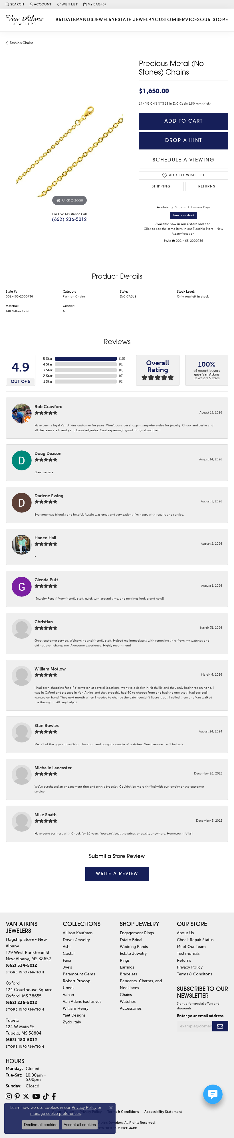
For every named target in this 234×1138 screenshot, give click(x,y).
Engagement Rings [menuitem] (137, 932)
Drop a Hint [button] (183, 140)
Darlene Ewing (49, 495)
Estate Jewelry (135, 20)
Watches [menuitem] (128, 1001)
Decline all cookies (40, 1124)
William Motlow (50, 669)
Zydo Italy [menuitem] (72, 1022)
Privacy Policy (190, 967)
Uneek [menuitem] (68, 987)
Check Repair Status (195, 939)
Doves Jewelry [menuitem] (76, 939)
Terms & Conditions (123, 1112)
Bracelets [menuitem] (128, 974)
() (122, 359)
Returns (206, 186)
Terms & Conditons (194, 974)
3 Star (48, 370)
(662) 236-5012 (69, 220)
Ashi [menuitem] (66, 946)
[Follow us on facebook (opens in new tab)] (54, 1096)
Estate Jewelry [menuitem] (133, 953)
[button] (15, 4)
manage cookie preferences (55, 1113)
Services (188, 20)
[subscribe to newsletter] (220, 1026)
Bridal (64, 20)
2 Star (48, 376)
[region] (69, 143)
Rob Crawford (48, 406)
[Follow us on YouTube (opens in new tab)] (36, 1096)
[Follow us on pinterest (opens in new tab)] (17, 1096)
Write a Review (117, 874)
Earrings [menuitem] (127, 967)
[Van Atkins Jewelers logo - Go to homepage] (26, 20)
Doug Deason (48, 453)
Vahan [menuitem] (68, 994)
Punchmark (127, 1128)
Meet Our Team (191, 946)
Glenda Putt (46, 579)
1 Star (48, 382)
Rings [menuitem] (125, 960)
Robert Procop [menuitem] (76, 980)
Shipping (161, 186)
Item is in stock (183, 215)
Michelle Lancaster (53, 767)
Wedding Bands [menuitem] (134, 946)
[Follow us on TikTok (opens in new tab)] (46, 1096)
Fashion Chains (21, 43)
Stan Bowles (47, 725)
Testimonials (188, 953)
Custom (166, 20)
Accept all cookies (80, 1124)
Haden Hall (45, 537)
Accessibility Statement (163, 1112)
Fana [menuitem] (67, 960)
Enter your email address (200, 1015)
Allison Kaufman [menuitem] (77, 932)
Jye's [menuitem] (67, 967)
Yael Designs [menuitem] (74, 1015)
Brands (83, 20)
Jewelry (104, 20)
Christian (44, 621)
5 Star (48, 359)
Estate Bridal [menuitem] (131, 939)
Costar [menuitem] (69, 953)
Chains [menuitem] (126, 994)
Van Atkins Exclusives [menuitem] (82, 1001)
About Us (185, 932)
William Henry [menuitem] (75, 1008)
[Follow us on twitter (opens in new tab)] (26, 1096)
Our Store (214, 20)
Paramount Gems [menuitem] (79, 974)
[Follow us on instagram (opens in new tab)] (9, 1096)
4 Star (48, 364)
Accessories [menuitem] (131, 1008)
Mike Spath (46, 814)
